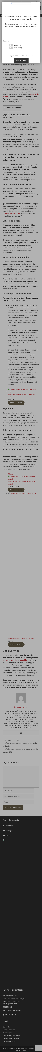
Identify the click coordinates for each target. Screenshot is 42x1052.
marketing (17, 48)
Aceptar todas (21, 60)
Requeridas (13, 56)
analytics (17, 45)
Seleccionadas (27, 56)
